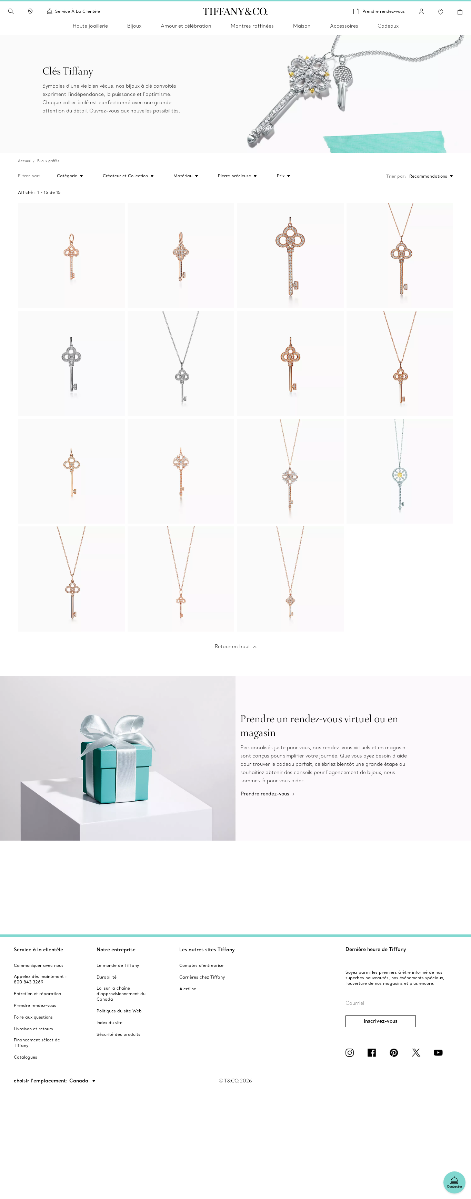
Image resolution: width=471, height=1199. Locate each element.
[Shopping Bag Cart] (460, 11)
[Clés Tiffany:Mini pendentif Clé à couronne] (71, 363)
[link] (30, 11)
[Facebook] (373, 1053)
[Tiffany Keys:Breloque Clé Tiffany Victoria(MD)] (181, 255)
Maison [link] (302, 26)
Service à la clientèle (38, 950)
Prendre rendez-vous (383, 11)
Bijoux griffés (48, 161)
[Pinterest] (395, 1053)
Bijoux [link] (134, 26)
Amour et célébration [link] (186, 26)
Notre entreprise (116, 950)
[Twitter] (417, 1053)
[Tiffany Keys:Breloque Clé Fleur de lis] (71, 255)
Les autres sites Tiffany (207, 950)
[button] (11, 11)
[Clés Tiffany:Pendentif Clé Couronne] (290, 255)
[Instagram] (351, 1053)
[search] (11, 11)
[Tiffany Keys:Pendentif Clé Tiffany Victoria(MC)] (181, 471)
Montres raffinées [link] (252, 26)
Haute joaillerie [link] (90, 26)
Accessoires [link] (344, 26)
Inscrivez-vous (381, 1021)
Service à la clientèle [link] (77, 11)
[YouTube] (439, 1053)
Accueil (24, 161)
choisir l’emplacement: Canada (52, 1081)
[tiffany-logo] (235, 11)
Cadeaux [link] (388, 26)
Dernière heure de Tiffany (375, 949)
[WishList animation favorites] (440, 11)
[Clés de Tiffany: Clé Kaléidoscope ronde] (400, 471)
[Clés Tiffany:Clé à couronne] (71, 471)
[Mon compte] (421, 11)
